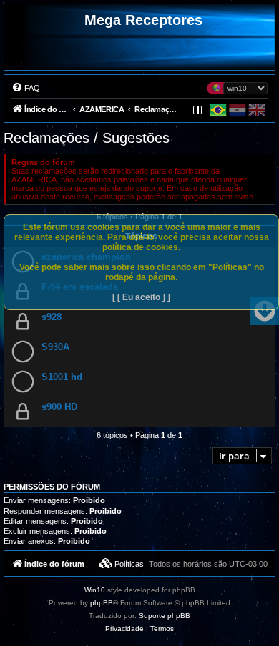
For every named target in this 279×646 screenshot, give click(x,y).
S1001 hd (61, 377)
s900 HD (59, 407)
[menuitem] (25, 87)
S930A (55, 347)
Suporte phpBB (164, 616)
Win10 (94, 590)
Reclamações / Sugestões (87, 138)
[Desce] (264, 311)
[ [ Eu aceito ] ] (141, 297)
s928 (51, 317)
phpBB (101, 603)
